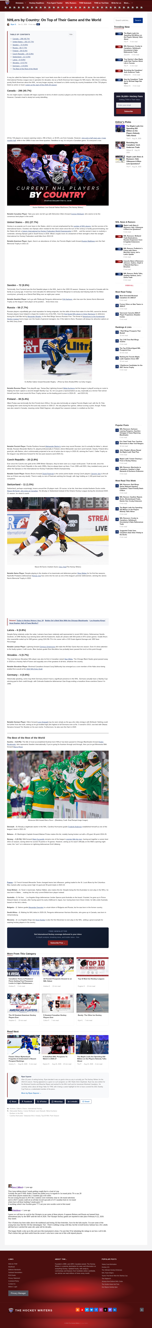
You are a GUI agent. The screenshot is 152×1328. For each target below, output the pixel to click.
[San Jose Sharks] (103, 9)
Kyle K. (80, 1020)
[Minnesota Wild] (64, 9)
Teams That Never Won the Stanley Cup (115, 1276)
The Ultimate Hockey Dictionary (112, 1270)
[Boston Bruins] (11, 9)
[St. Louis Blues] (112, 9)
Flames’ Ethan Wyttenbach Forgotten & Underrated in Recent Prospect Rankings (22, 1059)
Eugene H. (81, 986)
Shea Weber (82, 573)
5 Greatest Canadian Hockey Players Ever (54, 1016)
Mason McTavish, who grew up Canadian (22, 491)
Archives (13, 1108)
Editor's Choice (22, 1108)
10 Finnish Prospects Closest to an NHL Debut (57, 980)
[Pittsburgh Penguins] (99, 9)
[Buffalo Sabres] (16, 9)
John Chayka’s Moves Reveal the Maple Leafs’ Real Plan (130, 451)
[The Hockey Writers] (7, 3)
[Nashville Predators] (72, 9)
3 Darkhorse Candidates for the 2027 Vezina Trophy (131, 366)
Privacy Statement (14, 1278)
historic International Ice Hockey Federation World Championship (46, 231)
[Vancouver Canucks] (129, 9)
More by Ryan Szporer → (31, 1093)
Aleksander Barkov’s (53, 446)
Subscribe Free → (57, 943)
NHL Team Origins (108, 1273)
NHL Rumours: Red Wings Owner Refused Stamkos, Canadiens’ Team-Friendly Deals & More (131, 487)
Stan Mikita (68, 659)
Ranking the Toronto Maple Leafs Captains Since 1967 (130, 358)
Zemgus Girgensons (47, 647)
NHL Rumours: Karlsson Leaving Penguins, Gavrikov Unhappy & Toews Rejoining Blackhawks (130, 432)
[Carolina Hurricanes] (24, 9)
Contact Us (11, 1284)
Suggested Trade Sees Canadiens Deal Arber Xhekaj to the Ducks (131, 532)
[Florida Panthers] (55, 9)
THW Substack (85, 3)
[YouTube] (82, 1310)
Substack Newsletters (15, 1272)
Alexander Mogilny (34, 316)
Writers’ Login (12, 1287)
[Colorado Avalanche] (33, 9)
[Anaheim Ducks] (7, 9)
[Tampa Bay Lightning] (116, 9)
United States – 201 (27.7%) (23, 42)
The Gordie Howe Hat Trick (110, 1284)
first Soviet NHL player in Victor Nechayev (79, 314)
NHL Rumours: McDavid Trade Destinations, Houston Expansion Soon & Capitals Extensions (133, 239)
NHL (120, 47)
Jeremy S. (12, 1064)
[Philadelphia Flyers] (94, 9)
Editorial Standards (14, 1269)
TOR (120, 34)
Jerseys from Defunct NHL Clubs (112, 1281)
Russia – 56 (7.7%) (20, 48)
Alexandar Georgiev (35, 907)
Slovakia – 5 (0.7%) (20, 63)
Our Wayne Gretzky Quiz (110, 1287)
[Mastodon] (110, 1310)
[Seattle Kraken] (107, 9)
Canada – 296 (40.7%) (21, 39)
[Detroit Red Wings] (46, 9)
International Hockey (35, 1108)
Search (138, 20)
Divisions (19, 3)
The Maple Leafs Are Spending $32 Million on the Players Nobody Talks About (91, 1059)
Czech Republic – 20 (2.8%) (23, 54)
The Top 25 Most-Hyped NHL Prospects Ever (130, 349)
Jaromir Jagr (96, 474)
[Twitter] (87, 1310)
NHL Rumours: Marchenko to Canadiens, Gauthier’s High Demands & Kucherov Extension (131, 469)
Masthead (11, 1267)
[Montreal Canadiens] (68, 9)
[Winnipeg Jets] (142, 9)
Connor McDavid (77, 214)
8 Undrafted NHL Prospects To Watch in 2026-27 (55, 1058)
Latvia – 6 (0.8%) (19, 60)
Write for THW (12, 1264)
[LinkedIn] (115, 1310)
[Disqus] (58, 1151)
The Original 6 (106, 1278)
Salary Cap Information (109, 1264)
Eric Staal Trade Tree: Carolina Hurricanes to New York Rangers (131, 442)
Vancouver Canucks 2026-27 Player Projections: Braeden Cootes (130, 315)
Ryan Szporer (26, 1077)
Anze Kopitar (40, 920)
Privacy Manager (18, 1293)
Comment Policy (13, 1281)
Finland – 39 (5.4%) (20, 51)
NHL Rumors (70, 3)
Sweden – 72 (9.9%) (20, 45)
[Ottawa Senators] (90, 9)
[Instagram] (101, 1310)
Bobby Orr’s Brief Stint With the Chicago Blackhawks (66, 620)
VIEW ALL (129, 285)
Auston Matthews (88, 241)
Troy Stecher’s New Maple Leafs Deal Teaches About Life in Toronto (133, 61)
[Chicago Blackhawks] (29, 9)
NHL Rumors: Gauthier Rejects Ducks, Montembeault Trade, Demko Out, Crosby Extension (131, 499)
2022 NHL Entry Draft (34, 669)
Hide (70, 34)
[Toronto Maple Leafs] (121, 9)
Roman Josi (36, 576)
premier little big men (74, 839)
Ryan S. (13, 24)
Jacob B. (127, 55)
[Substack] (78, 1310)
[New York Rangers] (86, 9)
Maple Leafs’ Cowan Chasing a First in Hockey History (131, 460)
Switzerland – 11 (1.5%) (21, 57)
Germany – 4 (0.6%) (20, 66)
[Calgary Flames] (20, 9)
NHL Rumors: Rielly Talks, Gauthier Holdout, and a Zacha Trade (133, 275)
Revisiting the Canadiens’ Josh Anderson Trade (133, 71)
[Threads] (105, 1310)
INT (38, 24)
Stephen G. (13, 1020)
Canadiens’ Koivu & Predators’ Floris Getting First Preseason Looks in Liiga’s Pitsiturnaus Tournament (21, 981)
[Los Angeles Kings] (59, 9)
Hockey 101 (105, 1267)
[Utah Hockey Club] (125, 9)
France (10, 882)
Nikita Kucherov (69, 388)
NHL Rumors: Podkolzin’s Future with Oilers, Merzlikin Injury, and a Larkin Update (133, 251)
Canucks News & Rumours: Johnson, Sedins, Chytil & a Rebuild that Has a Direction (133, 264)
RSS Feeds (12, 1275)
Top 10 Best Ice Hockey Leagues (91, 979)
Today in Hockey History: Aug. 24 (30, 620)
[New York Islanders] (81, 9)
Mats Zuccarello (38, 839)
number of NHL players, (82, 226)
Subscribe (128, 111)
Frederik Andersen (75, 827)
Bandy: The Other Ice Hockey (90, 1015)
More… (127, 3)
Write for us (116, 3)
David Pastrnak (48, 474)
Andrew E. (12, 986)
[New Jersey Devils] (77, 9)
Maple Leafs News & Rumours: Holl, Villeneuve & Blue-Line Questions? (133, 227)
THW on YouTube (101, 3)
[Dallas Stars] (42, 9)
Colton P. (46, 1020)
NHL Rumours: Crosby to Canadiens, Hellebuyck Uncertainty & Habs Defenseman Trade (133, 49)
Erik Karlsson (67, 299)
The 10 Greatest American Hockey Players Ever (22, 1016)
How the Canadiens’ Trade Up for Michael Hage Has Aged (133, 81)
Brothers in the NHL (16, 1113)
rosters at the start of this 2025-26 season (41, 85)
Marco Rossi (18, 747)
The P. (79, 1064)
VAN (120, 261)
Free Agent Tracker (55, 3)
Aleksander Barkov (16, 1111)
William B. (127, 75)
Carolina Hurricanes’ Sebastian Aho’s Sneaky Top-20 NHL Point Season (34, 1116)
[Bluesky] (91, 1310)
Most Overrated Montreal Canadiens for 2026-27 (129, 297)
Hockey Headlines (36, 3)
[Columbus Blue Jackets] (37, 9)
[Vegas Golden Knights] (134, 9)
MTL (120, 71)
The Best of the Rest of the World (25, 69)
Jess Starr (62, 567)
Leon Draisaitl (42, 722)
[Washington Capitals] (138, 9)
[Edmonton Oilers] (51, 9)
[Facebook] (96, 1310)
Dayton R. (46, 1064)
